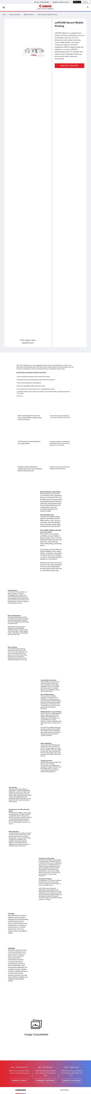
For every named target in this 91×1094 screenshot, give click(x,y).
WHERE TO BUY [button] (19, 1081)
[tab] (20, 1090)
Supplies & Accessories (61, 2)
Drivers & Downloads (41, 2)
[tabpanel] (45, 703)
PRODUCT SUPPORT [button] (45, 1081)
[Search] (88, 7)
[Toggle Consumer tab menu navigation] (3, 7)
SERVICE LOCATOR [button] (69, 66)
